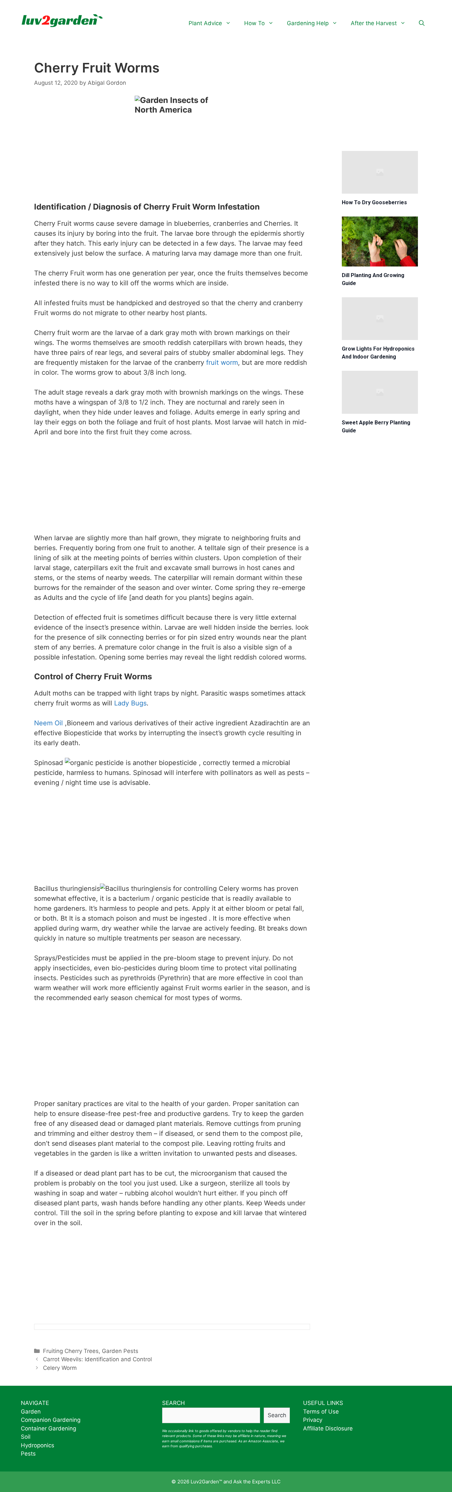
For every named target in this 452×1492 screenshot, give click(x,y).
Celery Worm (60, 1368)
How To (254, 23)
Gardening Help (308, 23)
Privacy (312, 1420)
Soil (25, 1436)
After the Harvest (374, 23)
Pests (28, 1453)
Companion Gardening (50, 1420)
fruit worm (222, 362)
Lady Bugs (130, 703)
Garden (31, 1411)
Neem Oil (48, 723)
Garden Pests (120, 1351)
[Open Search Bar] (421, 23)
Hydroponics (37, 1445)
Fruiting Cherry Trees (71, 1351)
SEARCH (173, 1403)
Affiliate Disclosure (328, 1428)
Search (277, 1415)
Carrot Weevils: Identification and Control (97, 1359)
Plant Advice (205, 23)
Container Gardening (48, 1428)
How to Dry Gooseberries (374, 202)
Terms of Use (321, 1411)
